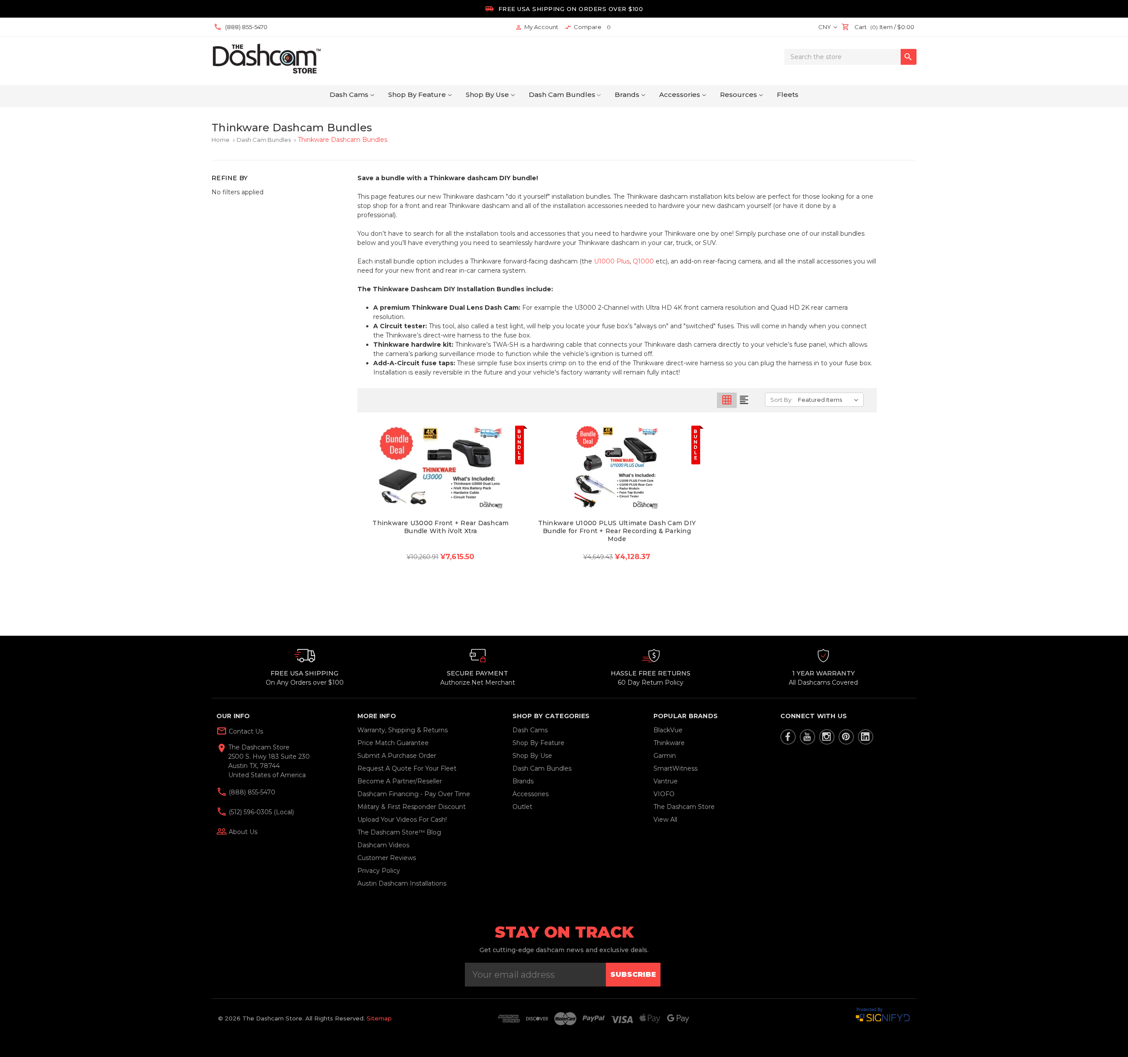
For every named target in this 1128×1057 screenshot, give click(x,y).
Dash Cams (349, 94)
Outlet (522, 807)
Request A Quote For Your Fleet (406, 768)
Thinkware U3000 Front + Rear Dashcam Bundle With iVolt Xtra (440, 527)
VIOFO (664, 794)
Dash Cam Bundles (562, 94)
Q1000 (643, 261)
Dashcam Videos (383, 845)
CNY (825, 26)
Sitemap (379, 1018)
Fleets (787, 94)
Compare (587, 27)
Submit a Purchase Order (396, 756)
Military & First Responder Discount (411, 807)
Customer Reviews (386, 858)
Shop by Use (487, 94)
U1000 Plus (612, 261)
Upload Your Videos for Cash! (402, 819)
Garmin (664, 756)
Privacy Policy (378, 871)
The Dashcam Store (684, 807)
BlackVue (668, 730)
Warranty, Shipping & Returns (402, 730)
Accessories (679, 94)
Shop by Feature (417, 94)
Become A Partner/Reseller (399, 781)
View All (665, 819)
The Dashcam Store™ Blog (399, 832)
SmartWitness (675, 768)
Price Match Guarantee (393, 743)
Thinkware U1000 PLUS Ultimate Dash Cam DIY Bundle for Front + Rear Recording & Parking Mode (617, 531)
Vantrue (665, 781)
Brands (627, 94)
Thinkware (669, 743)
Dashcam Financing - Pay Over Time (413, 794)
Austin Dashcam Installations (401, 883)
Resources (738, 94)
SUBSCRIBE (633, 974)
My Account (536, 27)
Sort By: (781, 399)
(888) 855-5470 (251, 792)
